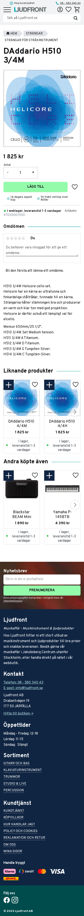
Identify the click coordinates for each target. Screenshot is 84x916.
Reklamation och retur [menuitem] (24, 838)
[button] (7, 10)
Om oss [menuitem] (9, 845)
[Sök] (76, 18)
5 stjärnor (23, 238)
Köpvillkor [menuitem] (13, 818)
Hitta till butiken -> (18, 714)
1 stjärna (8, 238)
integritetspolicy (12, 600)
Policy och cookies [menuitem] (20, 831)
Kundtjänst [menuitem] (13, 811)
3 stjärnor (15, 238)
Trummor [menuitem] (11, 777)
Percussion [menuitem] (13, 791)
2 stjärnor (12, 238)
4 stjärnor (19, 238)
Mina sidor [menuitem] (12, 852)
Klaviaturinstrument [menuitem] (22, 770)
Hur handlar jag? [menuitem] (19, 825)
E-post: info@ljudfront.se (23, 688)
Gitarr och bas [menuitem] (16, 764)
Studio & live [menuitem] (14, 784)
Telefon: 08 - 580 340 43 (23, 682)
